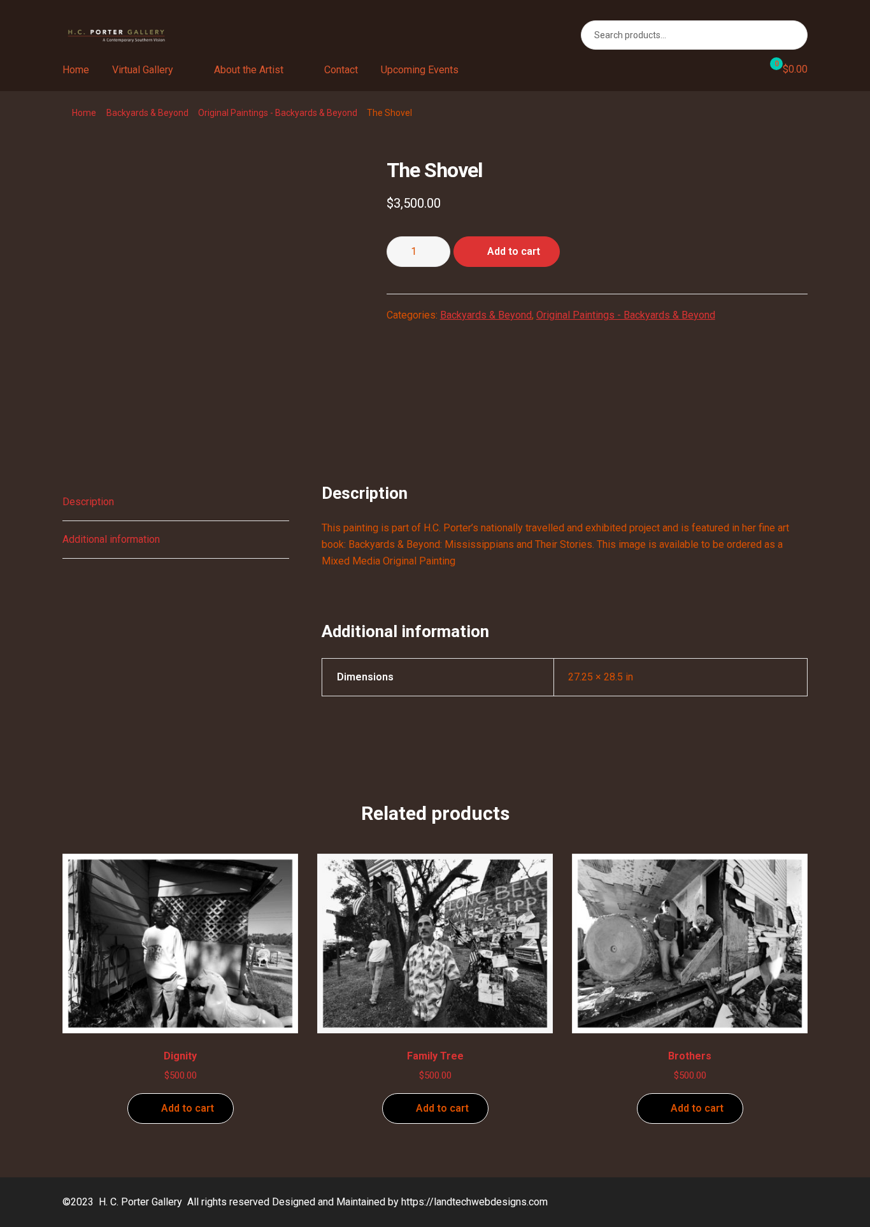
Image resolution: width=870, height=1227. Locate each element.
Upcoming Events (420, 70)
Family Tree (435, 1056)
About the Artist (248, 70)
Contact (341, 70)
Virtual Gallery (142, 70)
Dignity (180, 1056)
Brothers (689, 1056)
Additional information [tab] (111, 539)
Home (75, 70)
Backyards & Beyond (147, 113)
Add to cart (513, 251)
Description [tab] (88, 502)
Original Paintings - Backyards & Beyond (277, 113)
